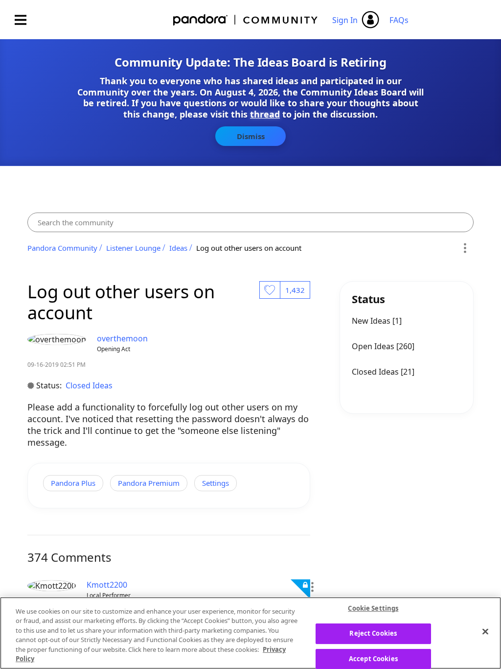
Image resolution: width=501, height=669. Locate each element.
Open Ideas (374, 346)
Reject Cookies (373, 633)
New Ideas (372, 320)
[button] (312, 587)
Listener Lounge (133, 248)
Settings (215, 483)
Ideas (178, 248)
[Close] (485, 632)
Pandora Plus (73, 483)
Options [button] (464, 248)
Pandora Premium (149, 483)
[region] (250, 633)
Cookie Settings (373, 608)
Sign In (345, 20)
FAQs (399, 20)
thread (265, 114)
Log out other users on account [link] (248, 248)
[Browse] (25, 20)
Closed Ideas (89, 385)
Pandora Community (246, 19)
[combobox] (250, 222)
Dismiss (251, 136)
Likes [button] (269, 290)
